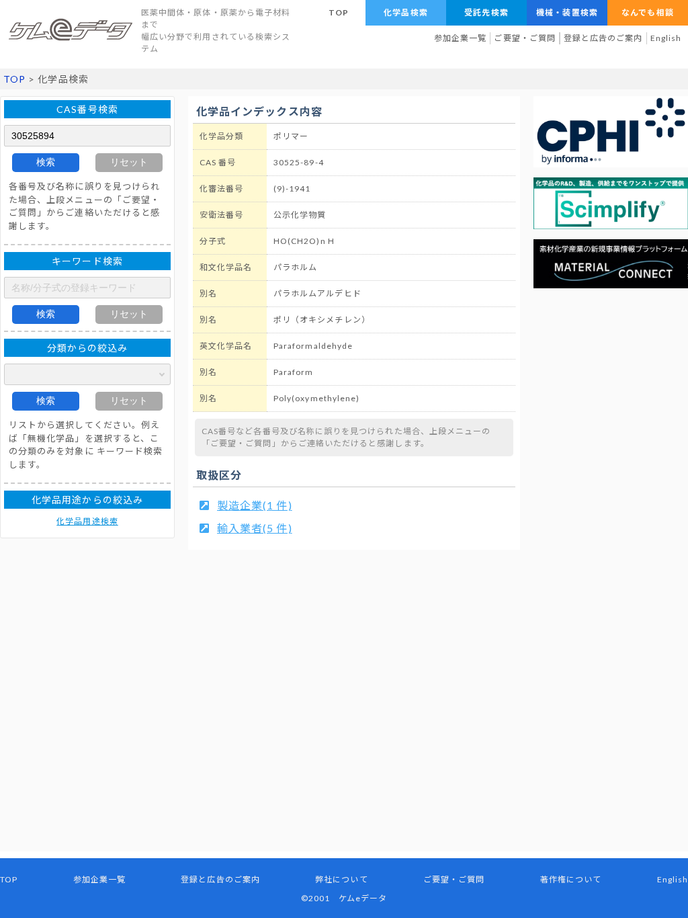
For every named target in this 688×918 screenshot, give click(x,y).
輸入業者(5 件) (254, 527)
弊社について (341, 879)
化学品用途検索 (87, 521)
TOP (339, 12)
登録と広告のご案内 (603, 38)
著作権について (570, 879)
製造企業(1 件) (254, 505)
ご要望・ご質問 (524, 38)
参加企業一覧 (460, 38)
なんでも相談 (647, 12)
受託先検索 (486, 12)
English (665, 38)
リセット (129, 162)
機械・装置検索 (566, 12)
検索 (45, 162)
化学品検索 (405, 12)
